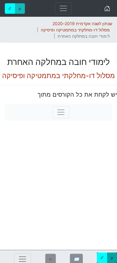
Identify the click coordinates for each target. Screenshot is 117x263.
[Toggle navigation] (63, 8)
